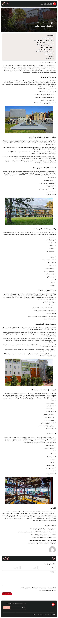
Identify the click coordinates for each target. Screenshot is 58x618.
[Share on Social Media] (53, 558)
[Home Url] (48, 3)
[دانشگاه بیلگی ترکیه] (29, 20)
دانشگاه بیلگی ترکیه (44, 26)
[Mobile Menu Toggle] (3, 3)
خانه (55, 62)
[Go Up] (4, 558)
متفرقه (50, 62)
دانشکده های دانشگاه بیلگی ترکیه (44, 43)
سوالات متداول (48, 58)
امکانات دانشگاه (48, 54)
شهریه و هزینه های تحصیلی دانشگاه (44, 52)
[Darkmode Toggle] (7, 3)
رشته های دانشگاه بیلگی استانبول (44, 45)
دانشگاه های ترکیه (29, 65)
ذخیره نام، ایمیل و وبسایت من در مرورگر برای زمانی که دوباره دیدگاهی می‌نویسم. (37, 588)
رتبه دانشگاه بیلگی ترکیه (47, 38)
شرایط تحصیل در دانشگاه (46, 47)
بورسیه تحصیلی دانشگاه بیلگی (45, 49)
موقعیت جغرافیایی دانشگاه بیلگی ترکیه (43, 40)
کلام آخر (50, 56)
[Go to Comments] (8, 558)
